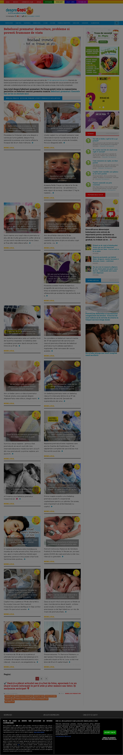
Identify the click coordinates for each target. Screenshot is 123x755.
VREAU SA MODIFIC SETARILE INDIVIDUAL (109, 738)
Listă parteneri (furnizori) (63, 736)
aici (19, 744)
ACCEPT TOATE (110, 732)
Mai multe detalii (39, 732)
